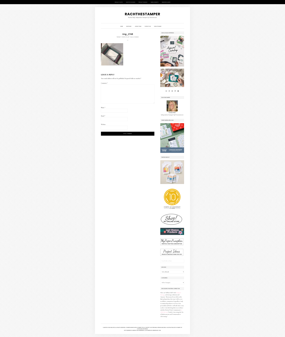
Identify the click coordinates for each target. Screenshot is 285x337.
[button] (164, 25)
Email (103, 116)
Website (103, 124)
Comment (104, 83)
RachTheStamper (142, 14)
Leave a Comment (134, 37)
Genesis (134, 330)
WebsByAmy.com (156, 330)
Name (103, 107)
